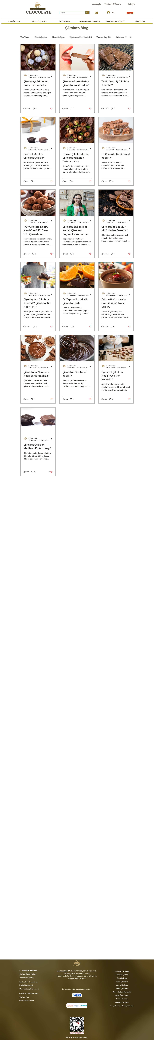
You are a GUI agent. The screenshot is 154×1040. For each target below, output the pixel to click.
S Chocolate (62, 971)
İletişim (131, 4)
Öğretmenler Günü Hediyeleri (80, 37)
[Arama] (87, 12)
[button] (96, 12)
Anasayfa (96, 4)
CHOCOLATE (39, 12)
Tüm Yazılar (25, 37)
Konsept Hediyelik (122, 1002)
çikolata (73, 973)
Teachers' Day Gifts (103, 37)
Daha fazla (120, 37)
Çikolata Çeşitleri (40, 37)
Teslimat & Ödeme (112, 4)
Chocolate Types (58, 37)
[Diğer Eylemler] (52, 75)
